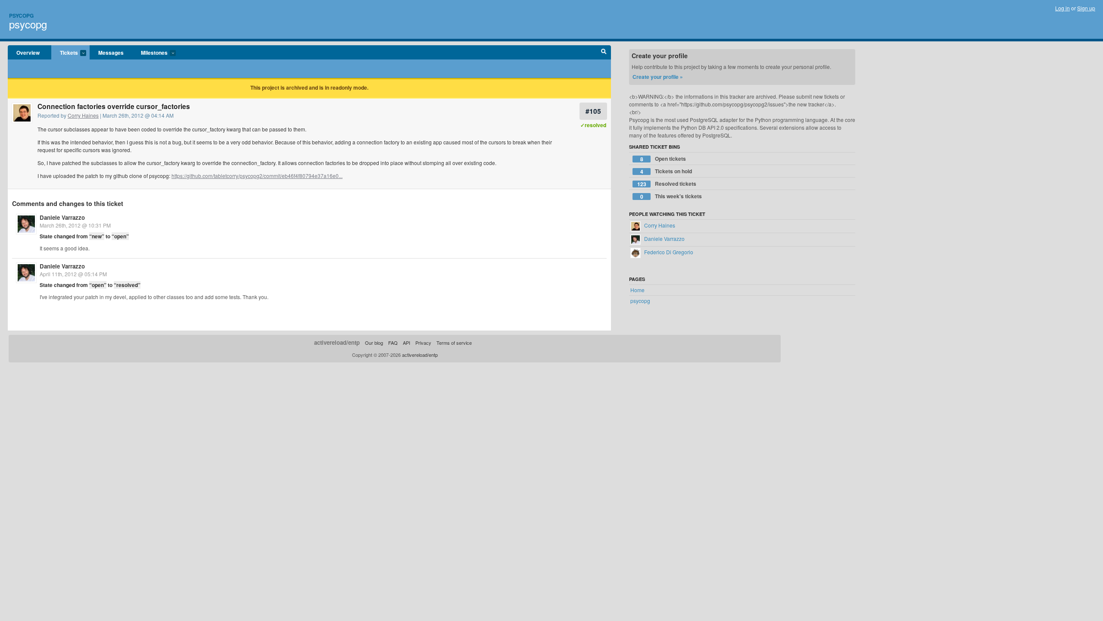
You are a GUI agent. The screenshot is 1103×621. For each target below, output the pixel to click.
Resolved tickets (667, 184)
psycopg (28, 23)
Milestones (150, 53)
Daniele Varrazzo (62, 217)
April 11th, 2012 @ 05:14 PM (73, 274)
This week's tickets (671, 196)
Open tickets (663, 159)
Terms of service (454, 342)
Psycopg (21, 15)
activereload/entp (337, 342)
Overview (28, 52)
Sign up (1086, 8)
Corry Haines (83, 115)
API (406, 342)
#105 (593, 111)
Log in (1062, 8)
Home (637, 289)
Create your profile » (658, 77)
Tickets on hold (666, 171)
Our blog (374, 342)
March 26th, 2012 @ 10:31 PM (75, 225)
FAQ (393, 342)
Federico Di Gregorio (668, 252)
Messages (111, 52)
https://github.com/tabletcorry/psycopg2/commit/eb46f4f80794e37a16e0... (257, 175)
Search (604, 52)
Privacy (423, 342)
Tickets (64, 53)
